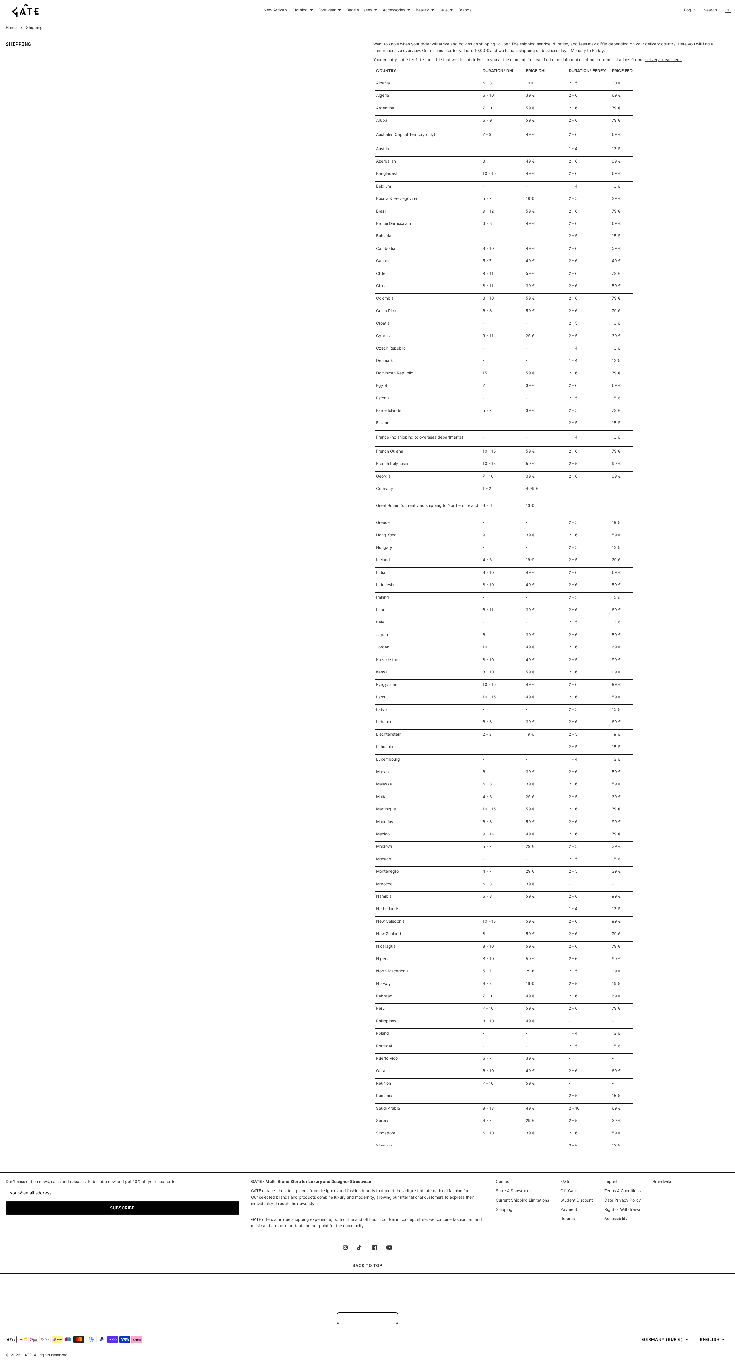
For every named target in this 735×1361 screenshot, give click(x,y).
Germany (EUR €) (662, 1339)
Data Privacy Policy (622, 1200)
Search (710, 9)
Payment (568, 1209)
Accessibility (616, 1218)
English (709, 1339)
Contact (503, 1181)
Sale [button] (444, 9)
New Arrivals (275, 9)
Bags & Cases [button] (359, 9)
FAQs (565, 1181)
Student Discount (576, 1200)
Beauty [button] (422, 9)
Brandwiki (662, 1181)
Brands (464, 9)
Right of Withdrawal (622, 1209)
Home (11, 27)
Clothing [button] (300, 9)
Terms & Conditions (622, 1190)
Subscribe (122, 1207)
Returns (567, 1218)
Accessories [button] (394, 9)
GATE (27, 1354)
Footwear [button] (327, 9)
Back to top (367, 1265)
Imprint (611, 1181)
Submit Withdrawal (367, 1318)
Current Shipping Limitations (522, 1200)
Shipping (504, 1209)
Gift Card (568, 1190)
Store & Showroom (513, 1190)
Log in (690, 9)
